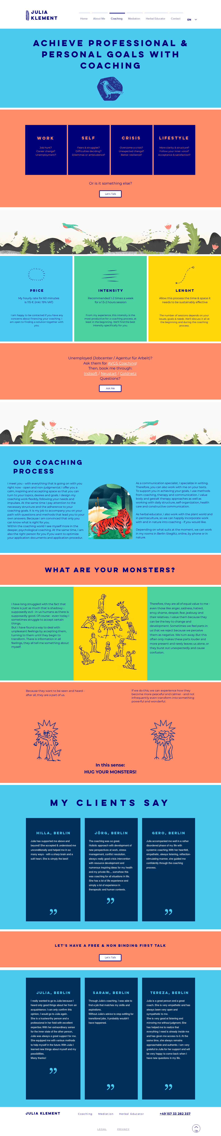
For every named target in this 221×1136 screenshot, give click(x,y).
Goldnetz (128, 373)
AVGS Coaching (122, 363)
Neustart (109, 373)
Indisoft (91, 373)
